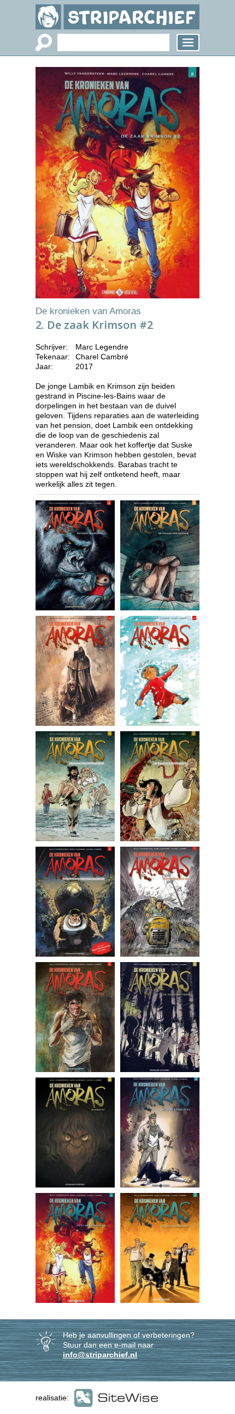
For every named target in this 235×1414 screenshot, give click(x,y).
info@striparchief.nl (100, 1354)
